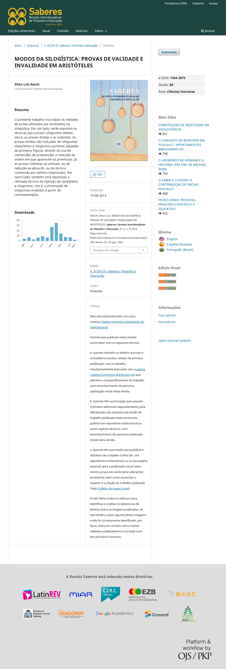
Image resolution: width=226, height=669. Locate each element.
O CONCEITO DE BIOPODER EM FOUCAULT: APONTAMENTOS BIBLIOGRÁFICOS (181, 144)
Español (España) (179, 244)
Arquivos (33, 45)
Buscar (209, 31)
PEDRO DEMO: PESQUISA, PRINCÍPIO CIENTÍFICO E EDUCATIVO (177, 204)
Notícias (82, 31)
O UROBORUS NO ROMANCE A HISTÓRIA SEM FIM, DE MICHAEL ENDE (182, 164)
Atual (46, 31)
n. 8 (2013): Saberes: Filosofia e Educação (71, 45)
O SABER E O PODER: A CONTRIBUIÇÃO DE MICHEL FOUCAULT (178, 184)
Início (18, 45)
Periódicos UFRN (176, 3)
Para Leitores (167, 315)
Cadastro (198, 3)
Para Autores (166, 322)
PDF (99, 174)
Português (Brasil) (180, 250)
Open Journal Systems (174, 340)
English (172, 239)
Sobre (99, 31)
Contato (63, 31)
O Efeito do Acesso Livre (113, 488)
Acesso (213, 3)
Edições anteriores (21, 31)
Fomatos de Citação (106, 250)
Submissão (169, 52)
